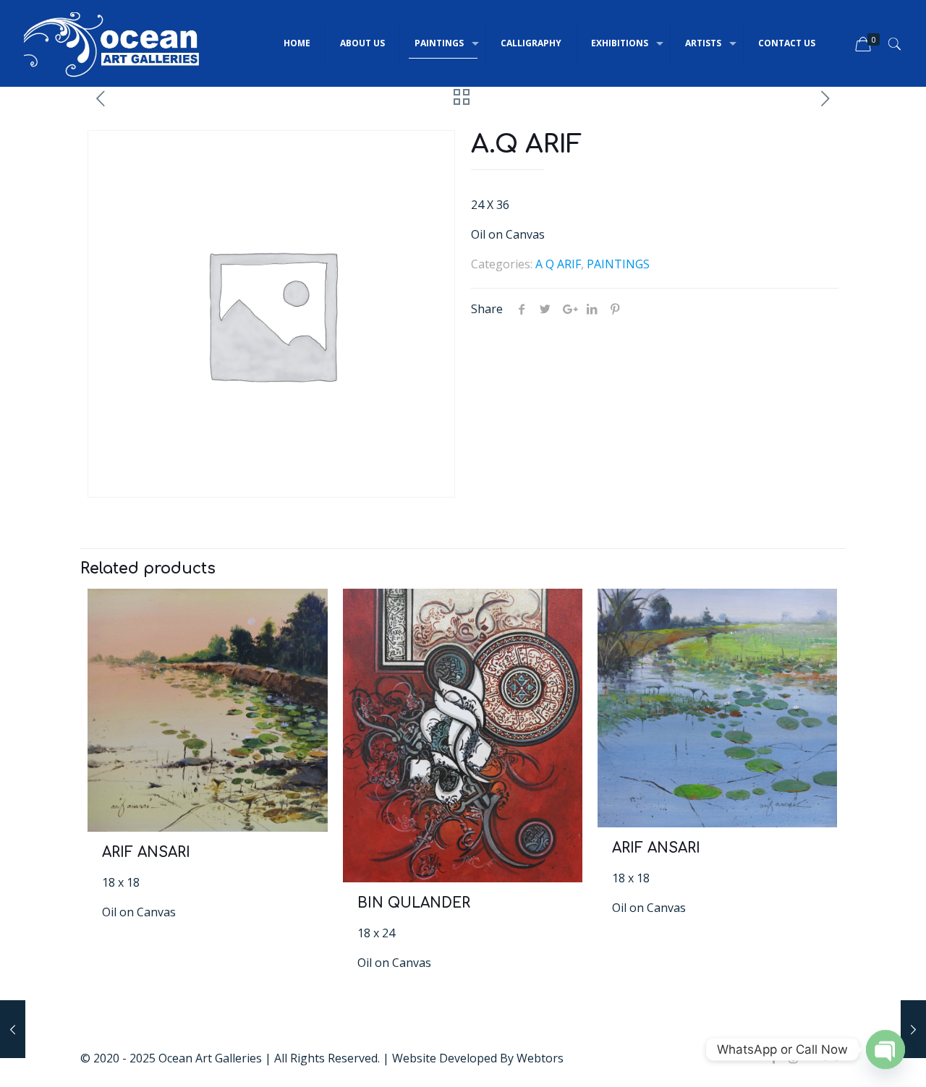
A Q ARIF (558, 264)
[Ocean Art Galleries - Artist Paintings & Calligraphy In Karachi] (112, 43)
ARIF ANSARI (146, 852)
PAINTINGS (618, 264)
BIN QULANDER (413, 903)
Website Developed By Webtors (478, 1058)
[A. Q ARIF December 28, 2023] (12, 1029)
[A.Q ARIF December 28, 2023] (913, 1029)
